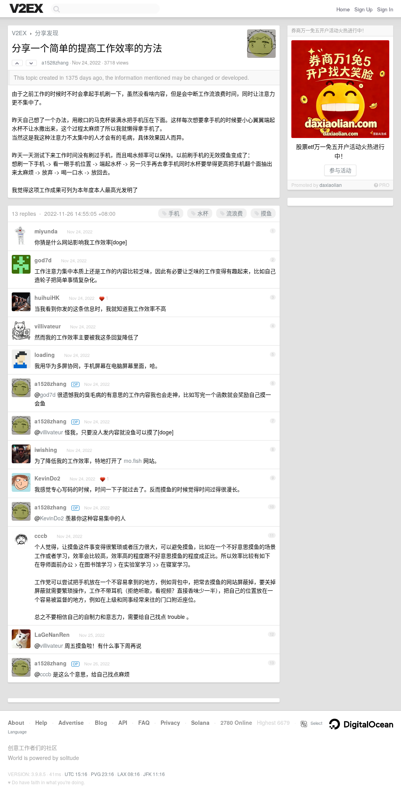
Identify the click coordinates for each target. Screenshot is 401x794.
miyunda (46, 231)
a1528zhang (55, 62)
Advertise (71, 722)
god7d (43, 260)
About (16, 722)
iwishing (45, 449)
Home (343, 9)
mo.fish (133, 460)
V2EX (19, 33)
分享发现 (46, 33)
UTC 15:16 (76, 774)
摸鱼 (265, 213)
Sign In (385, 9)
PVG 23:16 (102, 774)
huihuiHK (47, 297)
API (122, 722)
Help (41, 722)
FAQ (144, 722)
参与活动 (340, 170)
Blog (101, 722)
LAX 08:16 (128, 774)
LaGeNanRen (52, 634)
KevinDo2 (47, 478)
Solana (200, 722)
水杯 (202, 213)
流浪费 (234, 213)
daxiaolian (331, 184)
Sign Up (363, 9)
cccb (40, 535)
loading (44, 354)
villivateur (47, 326)
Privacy (170, 722)
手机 (173, 213)
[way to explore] (27, 9)
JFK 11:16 (154, 774)
